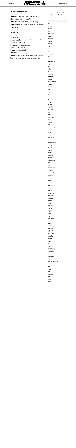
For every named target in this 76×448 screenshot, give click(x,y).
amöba (49, 168)
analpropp (50, 175)
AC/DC (49, 48)
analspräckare (51, 178)
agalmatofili (50, 76)
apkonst (50, 277)
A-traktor (50, 28)
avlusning (12, 32)
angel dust (50, 198)
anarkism (50, 182)
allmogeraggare (51, 140)
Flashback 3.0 (51, 8)
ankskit (49, 215)
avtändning (12, 50)
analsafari (50, 177)
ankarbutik (50, 206)
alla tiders (50, 135)
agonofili (50, 86)
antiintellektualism (52, 249)
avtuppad (12, 47)
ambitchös (50, 157)
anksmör (50, 216)
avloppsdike (13, 29)
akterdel (50, 101)
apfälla (49, 269)
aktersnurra (50, 107)
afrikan (49, 69)
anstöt (49, 239)
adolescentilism (51, 61)
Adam (49, 56)
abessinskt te (51, 33)
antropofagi (50, 259)
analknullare (50, 173)
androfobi (50, 188)
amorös (49, 163)
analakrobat (50, 170)
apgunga (50, 271)
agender (50, 79)
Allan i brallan (51, 137)
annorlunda (50, 220)
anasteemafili (51, 185)
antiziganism (51, 256)
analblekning (51, 172)
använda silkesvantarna (53, 261)
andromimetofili (51, 193)
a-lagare (50, 26)
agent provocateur (52, 81)
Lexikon (20, 8)
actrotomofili (50, 54)
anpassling (50, 230)
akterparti (50, 104)
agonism (50, 84)
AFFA (49, 64)
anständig (50, 238)
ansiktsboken (51, 233)
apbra (49, 268)
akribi (49, 97)
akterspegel (50, 109)
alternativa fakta (51, 149)
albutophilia (50, 112)
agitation (50, 82)
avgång (11, 19)
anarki (49, 180)
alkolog (49, 130)
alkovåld (50, 134)
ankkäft (49, 211)
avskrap (12, 42)
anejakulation (51, 196)
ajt (48, 94)
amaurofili (50, 152)
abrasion (50, 41)
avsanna (12, 37)
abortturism (50, 38)
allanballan (50, 139)
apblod (49, 266)
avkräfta (12, 27)
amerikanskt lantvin (52, 158)
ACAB (49, 49)
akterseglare (50, 106)
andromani (50, 192)
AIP (49, 92)
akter (49, 99)
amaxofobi (50, 154)
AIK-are (49, 89)
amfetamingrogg (51, 160)
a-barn (49, 23)
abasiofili (50, 31)
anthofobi (50, 246)
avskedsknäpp (13, 40)
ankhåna (50, 210)
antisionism (50, 253)
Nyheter (25, 8)
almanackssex (51, 144)
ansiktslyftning (51, 235)
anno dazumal (51, 218)
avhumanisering (14, 21)
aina (49, 91)
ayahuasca (12, 58)
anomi (49, 223)
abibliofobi (50, 34)
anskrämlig (50, 236)
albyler (49, 114)
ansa (49, 231)
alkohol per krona (51, 127)
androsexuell (51, 195)
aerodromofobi (51, 63)
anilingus (50, 200)
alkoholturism (51, 129)
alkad (49, 124)
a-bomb (49, 25)
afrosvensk (50, 73)
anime (49, 201)
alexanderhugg (51, 117)
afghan (49, 68)
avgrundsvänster (14, 18)
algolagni (50, 120)
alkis (49, 125)
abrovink (50, 43)
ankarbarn (50, 205)
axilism (11, 54)
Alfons (49, 119)
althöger (50, 150)
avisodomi (12, 24)
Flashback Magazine (33, 8)
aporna (49, 279)
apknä (49, 276)
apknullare (50, 274)
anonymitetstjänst (52, 226)
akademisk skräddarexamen (54, 96)
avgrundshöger (13, 16)
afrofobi (50, 71)
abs (49, 46)
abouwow (50, 39)
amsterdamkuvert (51, 167)
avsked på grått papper (15, 39)
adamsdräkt (50, 58)
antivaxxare (50, 254)
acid (49, 53)
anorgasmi (50, 228)
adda (49, 59)
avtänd (11, 49)
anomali (50, 221)
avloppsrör (12, 30)
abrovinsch (50, 44)
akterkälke (50, 102)
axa (11, 52)
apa (49, 263)
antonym (50, 258)
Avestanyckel (13, 13)
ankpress (50, 213)
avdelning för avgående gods (17, 11)
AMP (49, 165)
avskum (12, 45)
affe (49, 66)
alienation (50, 122)
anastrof (50, 187)
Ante (49, 243)
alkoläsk (50, 132)
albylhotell (50, 115)
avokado (12, 35)
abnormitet (50, 36)
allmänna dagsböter (52, 142)
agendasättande (51, 77)
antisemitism (51, 251)
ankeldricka (50, 208)
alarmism (50, 111)
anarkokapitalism (51, 183)
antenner (50, 244)
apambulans (50, 264)
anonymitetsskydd (52, 225)
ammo (49, 162)
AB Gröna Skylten (51, 30)
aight (49, 87)
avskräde (12, 44)
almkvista (50, 145)
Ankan (49, 203)
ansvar (49, 241)
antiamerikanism (51, 248)
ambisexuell (50, 155)
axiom (11, 55)
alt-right (50, 147)
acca (49, 51)
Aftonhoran (50, 74)
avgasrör (12, 14)
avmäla (11, 34)
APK (49, 273)
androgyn (50, 190)
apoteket (50, 281)
